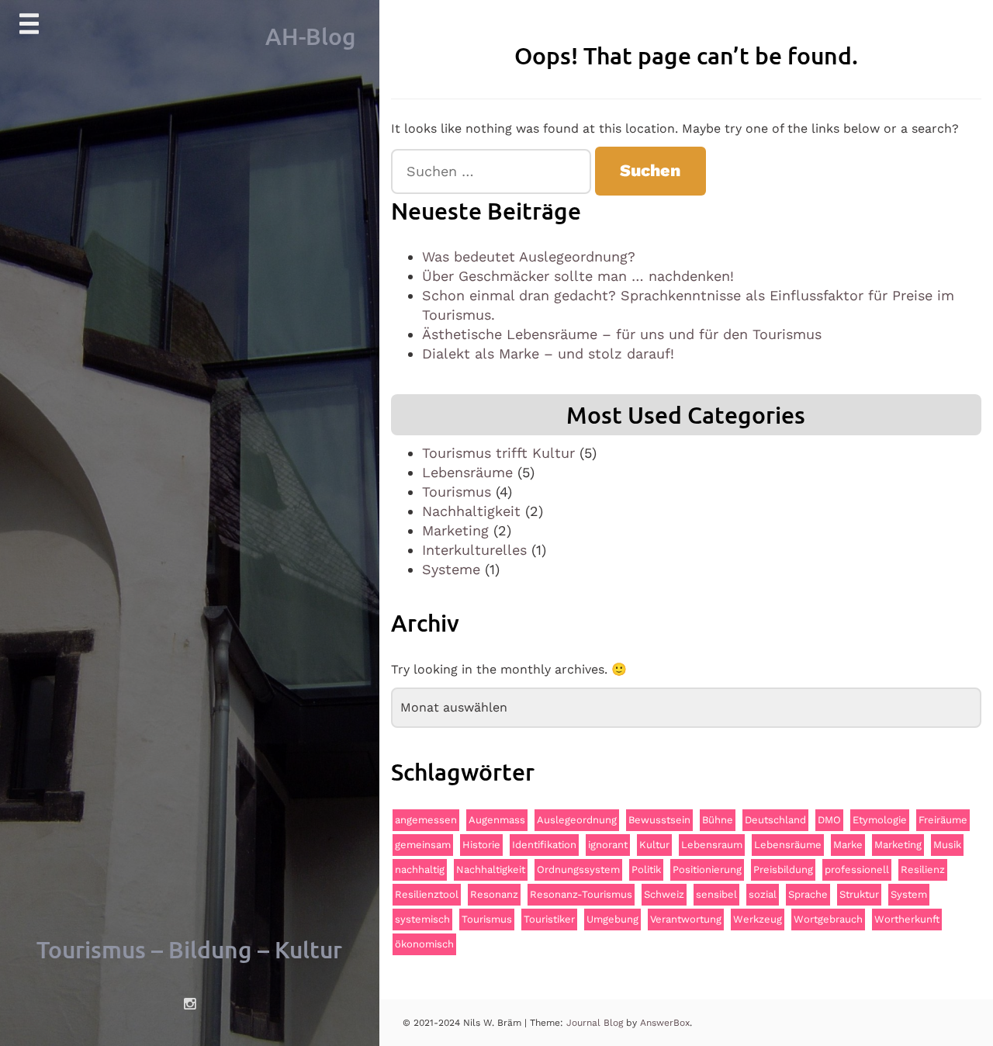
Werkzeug (757, 919)
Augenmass (497, 820)
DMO (829, 820)
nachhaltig (420, 869)
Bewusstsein (659, 820)
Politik (646, 869)
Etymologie (880, 820)
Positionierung (707, 869)
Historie (481, 844)
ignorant (608, 844)
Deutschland (775, 820)
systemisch (422, 919)
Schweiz (664, 894)
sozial (763, 894)
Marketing (455, 530)
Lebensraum (711, 844)
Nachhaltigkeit (471, 511)
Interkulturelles (474, 550)
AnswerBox (665, 1022)
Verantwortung (685, 919)
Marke (848, 844)
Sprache (808, 894)
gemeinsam (423, 844)
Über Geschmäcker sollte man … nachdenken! (578, 276)
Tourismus (456, 491)
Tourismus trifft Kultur (498, 453)
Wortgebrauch (828, 919)
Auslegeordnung (577, 820)
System (909, 894)
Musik (947, 844)
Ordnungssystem (578, 869)
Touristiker (549, 919)
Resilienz (923, 869)
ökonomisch (424, 944)
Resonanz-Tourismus (581, 894)
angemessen (426, 820)
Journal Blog (596, 1022)
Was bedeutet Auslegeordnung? (528, 256)
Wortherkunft (906, 919)
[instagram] (190, 1004)
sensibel (716, 894)
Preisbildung (783, 869)
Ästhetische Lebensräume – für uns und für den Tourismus (622, 334)
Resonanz (494, 894)
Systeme (451, 569)
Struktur (859, 894)
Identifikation (544, 844)
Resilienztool (426, 894)
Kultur (654, 844)
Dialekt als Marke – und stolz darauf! (548, 353)
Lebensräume (467, 472)
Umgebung (612, 919)
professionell (857, 869)
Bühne (717, 820)
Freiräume (943, 820)
